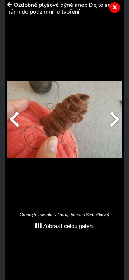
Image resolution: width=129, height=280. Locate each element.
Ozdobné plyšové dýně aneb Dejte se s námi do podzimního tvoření (61, 8)
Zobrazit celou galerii (68, 226)
